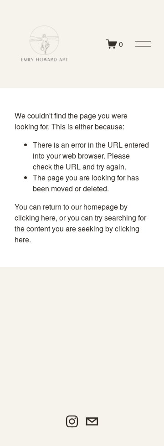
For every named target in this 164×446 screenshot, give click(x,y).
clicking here (35, 217)
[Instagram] (72, 421)
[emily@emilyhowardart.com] (92, 421)
